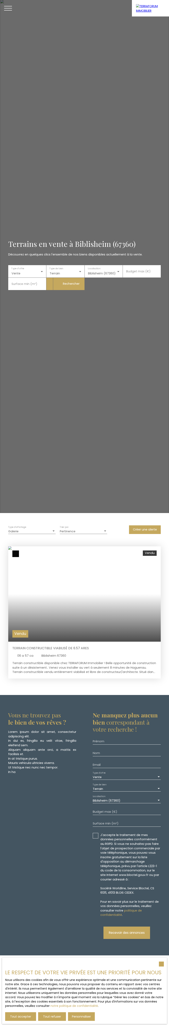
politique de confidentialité (121, 912)
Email (97, 765)
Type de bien (56, 268)
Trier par (64, 527)
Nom (96, 753)
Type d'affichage (17, 527)
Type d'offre (17, 268)
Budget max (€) (138, 271)
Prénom (98, 741)
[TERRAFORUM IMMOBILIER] (150, 8)
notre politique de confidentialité (74, 1006)
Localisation (94, 268)
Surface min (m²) (24, 284)
